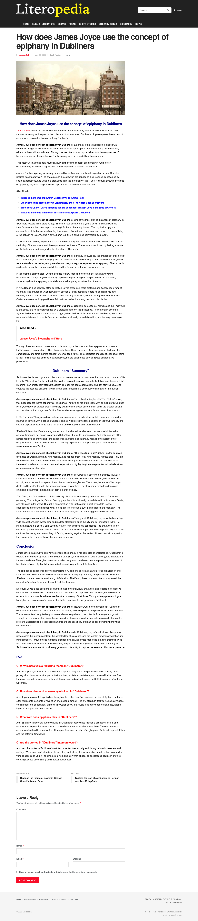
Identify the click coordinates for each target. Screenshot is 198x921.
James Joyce (23, 130)
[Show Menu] (17, 24)
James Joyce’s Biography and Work (41, 338)
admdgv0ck (24, 54)
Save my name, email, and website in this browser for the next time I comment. (58, 871)
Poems (72, 23)
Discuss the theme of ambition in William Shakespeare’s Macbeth (55, 212)
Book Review (55, 54)
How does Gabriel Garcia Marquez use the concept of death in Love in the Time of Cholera (68, 207)
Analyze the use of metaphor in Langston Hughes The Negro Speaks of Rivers (62, 202)
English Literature (43, 23)
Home (26, 23)
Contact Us (44, 899)
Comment (22, 809)
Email (20, 858)
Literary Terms (108, 23)
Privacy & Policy (59, 899)
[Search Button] (168, 10)
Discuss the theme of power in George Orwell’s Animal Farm (52, 197)
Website (77, 858)
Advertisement (30, 899)
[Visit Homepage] (53, 10)
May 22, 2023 (40, 54)
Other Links (73, 899)
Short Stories (87, 23)
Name (20, 845)
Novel (138, 23)
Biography (126, 23)
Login (178, 10)
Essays (62, 23)
